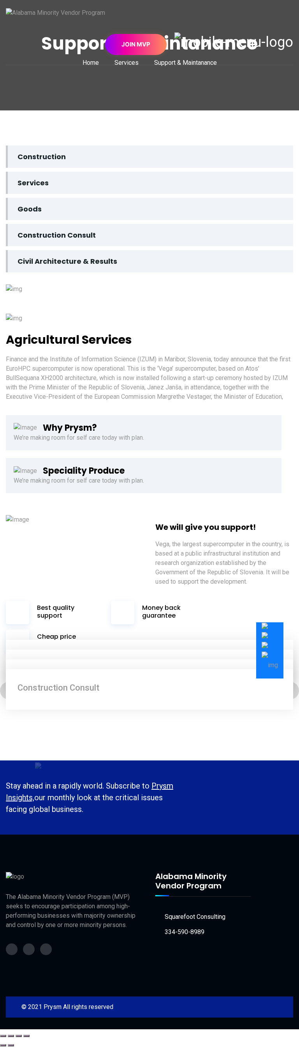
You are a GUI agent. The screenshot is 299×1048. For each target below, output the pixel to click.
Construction (42, 157)
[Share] (19, 1036)
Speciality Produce (84, 471)
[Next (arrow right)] (11, 1045)
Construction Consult (57, 235)
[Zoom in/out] (3, 1036)
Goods (30, 209)
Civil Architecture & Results (67, 261)
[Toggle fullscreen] (11, 1036)
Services (33, 183)
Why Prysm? (70, 428)
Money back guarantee (161, 611)
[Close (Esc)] (26, 1036)
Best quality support (55, 611)
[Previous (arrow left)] (3, 1045)
